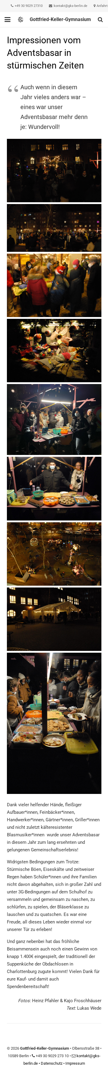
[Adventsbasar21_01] (54, 554)
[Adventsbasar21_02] (54, 619)
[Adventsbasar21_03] (54, 488)
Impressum (75, 1063)
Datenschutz (51, 1063)
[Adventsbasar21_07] (54, 285)
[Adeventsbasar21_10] (54, 723)
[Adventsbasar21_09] (54, 170)
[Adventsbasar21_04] (54, 419)
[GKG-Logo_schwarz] (20, 20)
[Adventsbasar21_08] (54, 228)
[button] (7, 20)
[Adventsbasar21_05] (54, 350)
